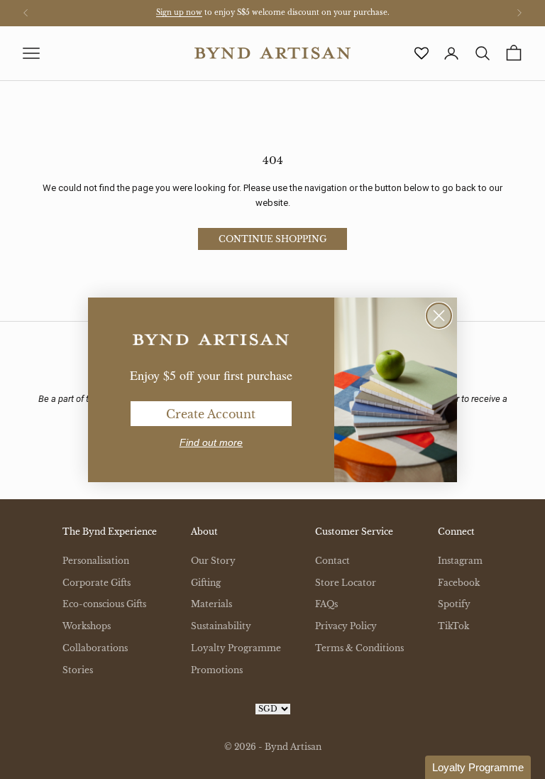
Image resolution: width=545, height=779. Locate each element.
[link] (211, 340)
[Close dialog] (438, 315)
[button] (478, 767)
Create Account (210, 414)
